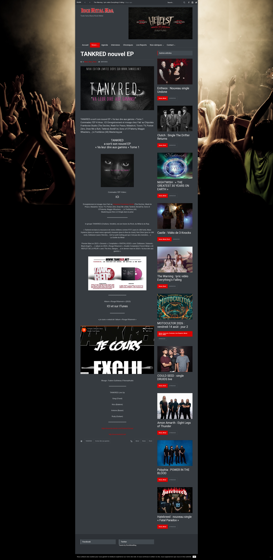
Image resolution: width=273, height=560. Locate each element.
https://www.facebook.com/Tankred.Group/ (117, 428)
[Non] (270, 557)
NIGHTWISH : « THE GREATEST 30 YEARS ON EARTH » (173, 186)
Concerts (165, 333)
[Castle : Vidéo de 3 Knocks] (174, 216)
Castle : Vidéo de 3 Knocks (174, 232)
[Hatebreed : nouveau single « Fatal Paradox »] (174, 500)
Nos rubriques (156, 45)
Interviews (115, 45)
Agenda (104, 45)
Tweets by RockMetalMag (127, 545)
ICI (117, 197)
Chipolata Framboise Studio (123, 204)
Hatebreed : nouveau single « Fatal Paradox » (174, 518)
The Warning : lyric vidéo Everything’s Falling (172, 278)
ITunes (123, 306)
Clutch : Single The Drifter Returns (105, 2)
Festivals (172, 333)
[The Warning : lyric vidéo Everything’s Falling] (174, 259)
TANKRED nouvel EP (107, 54)
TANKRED (89, 441)
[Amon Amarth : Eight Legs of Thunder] (174, 406)
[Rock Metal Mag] (97, 11)
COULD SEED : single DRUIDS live (170, 377)
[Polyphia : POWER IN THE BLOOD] (174, 453)
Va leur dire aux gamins (102, 441)
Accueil (85, 45)
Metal (86, 62)
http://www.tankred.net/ (117, 434)
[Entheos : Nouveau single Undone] (174, 71)
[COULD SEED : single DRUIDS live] (174, 359)
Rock (94, 62)
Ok (194, 557)
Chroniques (128, 45)
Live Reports (141, 45)
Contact (170, 45)
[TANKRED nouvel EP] (117, 88)
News (94, 45)
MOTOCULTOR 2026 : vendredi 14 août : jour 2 (172, 325)
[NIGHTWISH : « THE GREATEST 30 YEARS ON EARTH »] (174, 165)
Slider (164, 334)
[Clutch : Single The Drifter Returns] (174, 118)
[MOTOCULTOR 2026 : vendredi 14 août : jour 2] (174, 306)
